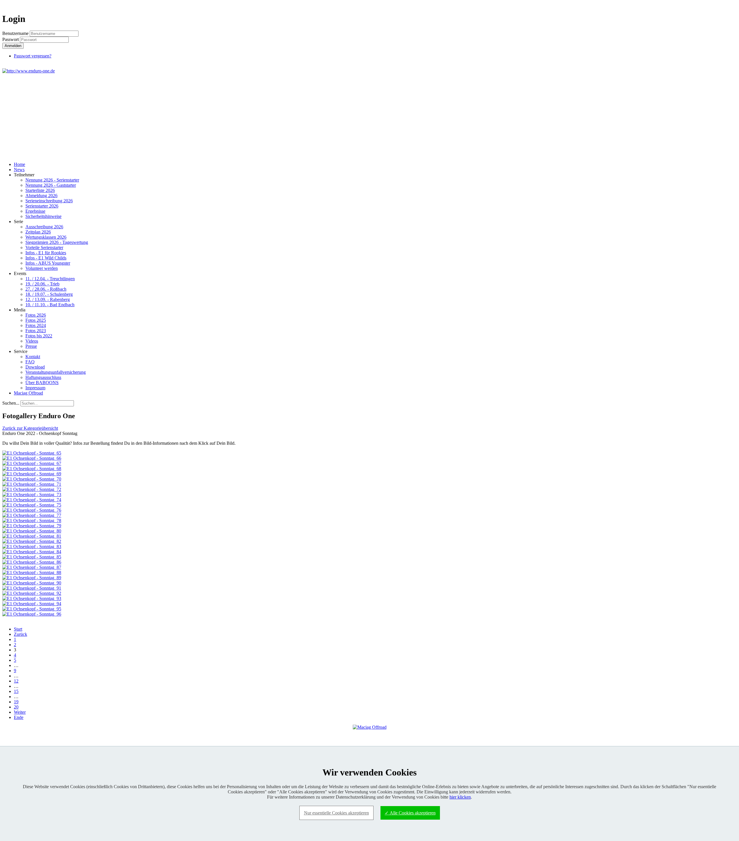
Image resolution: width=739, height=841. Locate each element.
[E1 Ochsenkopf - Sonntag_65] (31, 453)
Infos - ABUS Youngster (47, 263)
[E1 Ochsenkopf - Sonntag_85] (31, 556)
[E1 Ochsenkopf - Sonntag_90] (31, 582)
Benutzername (15, 33)
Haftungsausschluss (43, 377)
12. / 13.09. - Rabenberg (47, 299)
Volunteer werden (41, 268)
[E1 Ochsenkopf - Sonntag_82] (31, 541)
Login (726, 4)
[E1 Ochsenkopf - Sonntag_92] (31, 593)
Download (35, 367)
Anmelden (13, 46)
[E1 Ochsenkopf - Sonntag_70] (31, 478)
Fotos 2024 (35, 325)
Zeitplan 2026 (38, 231)
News (19, 169)
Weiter (20, 712)
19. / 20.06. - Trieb (42, 283)
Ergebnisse (35, 211)
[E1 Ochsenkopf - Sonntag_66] (31, 458)
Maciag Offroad (28, 392)
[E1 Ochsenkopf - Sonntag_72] (31, 489)
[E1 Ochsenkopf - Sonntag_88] (31, 572)
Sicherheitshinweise (43, 216)
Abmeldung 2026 (41, 195)
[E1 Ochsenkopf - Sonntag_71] (31, 484)
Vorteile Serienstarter (44, 247)
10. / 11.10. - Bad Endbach (49, 304)
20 (16, 706)
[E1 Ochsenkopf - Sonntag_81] (31, 536)
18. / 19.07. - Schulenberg (49, 294)
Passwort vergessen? (32, 55)
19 (16, 701)
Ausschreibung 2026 (44, 226)
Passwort (11, 39)
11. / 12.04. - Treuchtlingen (50, 278)
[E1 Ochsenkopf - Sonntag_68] (31, 468)
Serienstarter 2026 (41, 205)
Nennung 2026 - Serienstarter (52, 179)
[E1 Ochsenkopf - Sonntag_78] (31, 520)
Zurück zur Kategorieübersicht (30, 428)
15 (16, 691)
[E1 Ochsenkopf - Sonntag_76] (31, 510)
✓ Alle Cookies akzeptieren (410, 812)
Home (19, 164)
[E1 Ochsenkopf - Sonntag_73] (31, 494)
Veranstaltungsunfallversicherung (55, 372)
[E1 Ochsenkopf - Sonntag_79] (31, 525)
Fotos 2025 (35, 320)
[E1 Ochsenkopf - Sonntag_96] (31, 614)
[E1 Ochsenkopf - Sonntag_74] (31, 499)
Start (18, 629)
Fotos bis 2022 (38, 335)
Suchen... (10, 403)
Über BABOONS (42, 382)
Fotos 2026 (35, 315)
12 (16, 681)
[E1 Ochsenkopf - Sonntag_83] (31, 546)
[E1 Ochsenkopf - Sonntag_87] (31, 567)
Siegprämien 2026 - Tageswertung (56, 242)
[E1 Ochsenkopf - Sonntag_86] (31, 562)
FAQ (30, 361)
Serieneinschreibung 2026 (49, 200)
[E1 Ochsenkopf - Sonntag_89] (31, 577)
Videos (31, 341)
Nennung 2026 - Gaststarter (50, 185)
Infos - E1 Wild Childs (45, 257)
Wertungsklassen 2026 (45, 237)
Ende (18, 717)
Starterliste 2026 (40, 190)
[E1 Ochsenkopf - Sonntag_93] (31, 598)
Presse (31, 346)
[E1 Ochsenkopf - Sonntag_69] (31, 473)
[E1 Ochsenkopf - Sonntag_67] (31, 463)
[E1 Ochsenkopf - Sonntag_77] (31, 515)
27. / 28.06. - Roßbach (45, 289)
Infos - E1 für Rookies (45, 252)
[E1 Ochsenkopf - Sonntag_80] (31, 530)
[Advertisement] (369, 116)
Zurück (20, 634)
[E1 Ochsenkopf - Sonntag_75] (31, 504)
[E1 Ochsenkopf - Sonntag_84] (31, 551)
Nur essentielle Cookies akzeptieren (336, 812)
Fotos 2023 (35, 330)
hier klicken (460, 797)
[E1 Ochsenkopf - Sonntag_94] (31, 603)
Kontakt (32, 356)
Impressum (35, 387)
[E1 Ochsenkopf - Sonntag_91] (31, 588)
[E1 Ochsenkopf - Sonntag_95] (31, 608)
